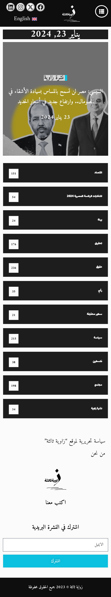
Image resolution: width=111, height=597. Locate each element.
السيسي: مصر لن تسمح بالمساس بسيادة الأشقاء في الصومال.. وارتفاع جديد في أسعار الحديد (56, 97)
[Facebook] (40, 7)
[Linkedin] (10, 7)
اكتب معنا (56, 503)
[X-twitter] (30, 7)
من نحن (98, 454)
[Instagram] (20, 7)
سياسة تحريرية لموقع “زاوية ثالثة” (74, 441)
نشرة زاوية (53, 78)
